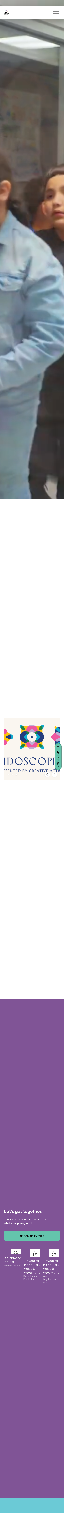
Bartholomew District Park (30, 1278)
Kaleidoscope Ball (12, 1260)
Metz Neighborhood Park (50, 1279)
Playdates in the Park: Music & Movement (32, 1267)
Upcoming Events (32, 1236)
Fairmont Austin (12, 1265)
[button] (8, 774)
